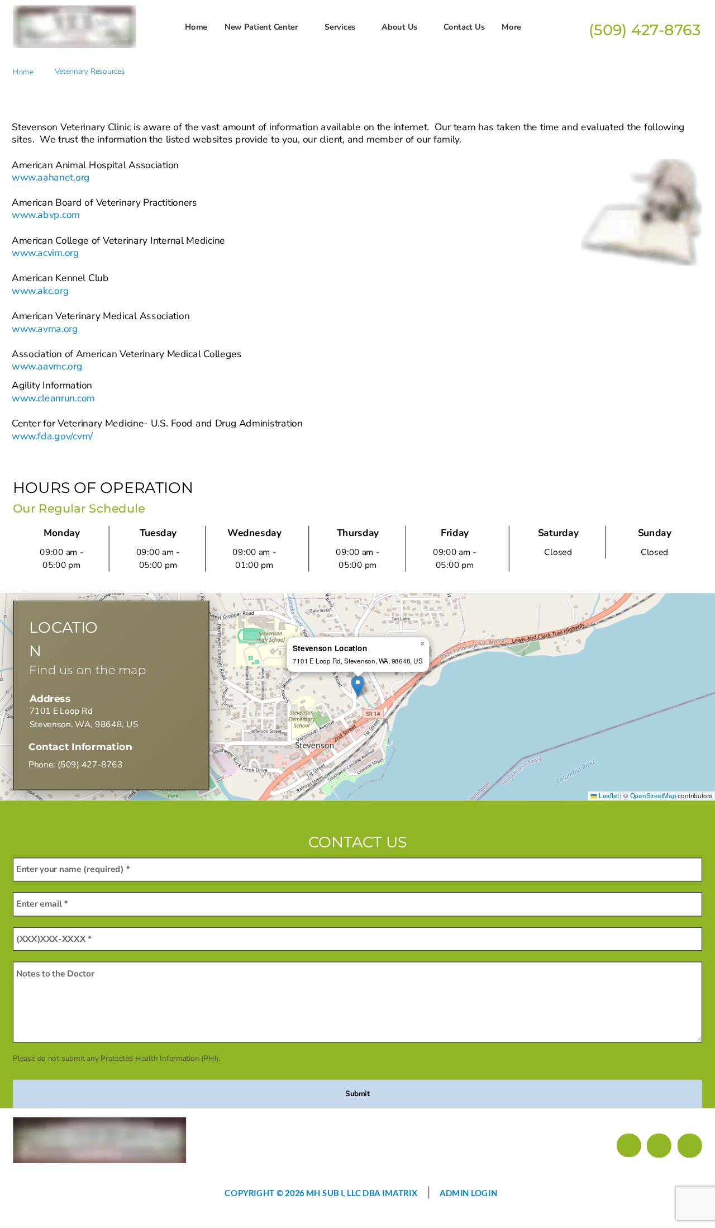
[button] (357, 686)
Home (196, 26)
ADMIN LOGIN (468, 1192)
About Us (399, 26)
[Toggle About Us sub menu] (422, 26)
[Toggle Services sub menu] (360, 26)
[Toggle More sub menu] (526, 26)
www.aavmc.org (47, 366)
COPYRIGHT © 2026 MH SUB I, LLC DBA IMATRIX (321, 1192)
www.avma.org (45, 328)
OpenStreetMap (653, 795)
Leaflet (607, 795)
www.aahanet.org (51, 177)
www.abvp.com (45, 214)
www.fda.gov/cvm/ (52, 435)
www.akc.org (40, 291)
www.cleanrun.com (53, 397)
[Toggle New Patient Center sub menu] (303, 26)
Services (340, 26)
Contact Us (464, 26)
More (511, 26)
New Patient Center (261, 26)
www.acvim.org (45, 252)
